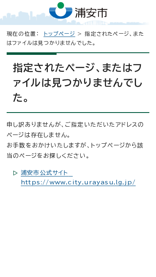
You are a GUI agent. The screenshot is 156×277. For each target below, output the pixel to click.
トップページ (59, 34)
